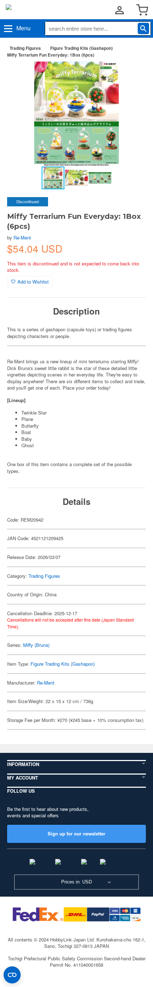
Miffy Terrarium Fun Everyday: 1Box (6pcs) (50, 55)
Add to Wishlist (33, 281)
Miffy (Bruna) (36, 645)
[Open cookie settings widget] (12, 974)
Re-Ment (22, 237)
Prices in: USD (76, 882)
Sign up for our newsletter (76, 833)
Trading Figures (25, 48)
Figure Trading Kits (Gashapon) (81, 48)
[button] (133, 74)
